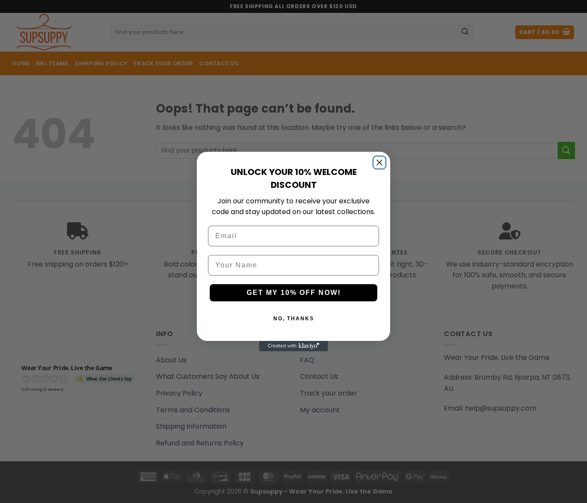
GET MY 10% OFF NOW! (294, 292)
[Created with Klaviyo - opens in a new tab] (293, 346)
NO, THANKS (293, 319)
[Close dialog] (379, 162)
